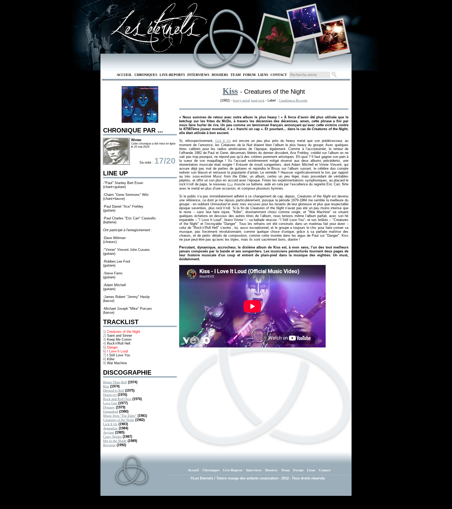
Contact (278, 75)
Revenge (109, 445)
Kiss (106, 386)
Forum (249, 75)
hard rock (257, 100)
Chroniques (145, 75)
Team (235, 75)
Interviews (198, 75)
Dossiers (220, 75)
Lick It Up (110, 424)
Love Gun (110, 403)
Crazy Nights (112, 437)
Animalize (110, 428)
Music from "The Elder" (120, 416)
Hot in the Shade (115, 441)
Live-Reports (172, 75)
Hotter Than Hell (115, 382)
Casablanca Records (293, 100)
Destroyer (110, 395)
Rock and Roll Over (117, 399)
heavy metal (241, 100)
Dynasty (109, 407)
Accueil (124, 75)
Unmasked (110, 411)
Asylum (108, 432)
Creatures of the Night (118, 420)
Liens (263, 75)
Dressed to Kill (113, 390)
